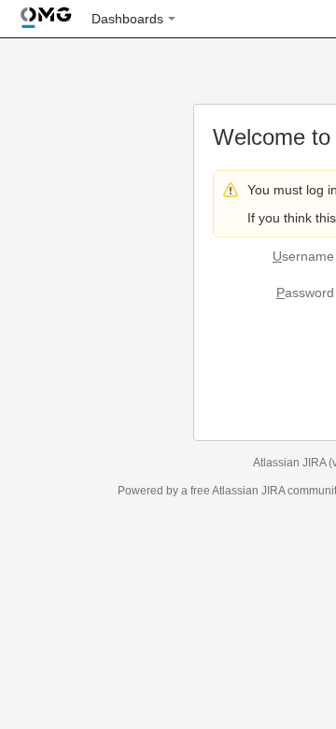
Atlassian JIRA (289, 462)
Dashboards (127, 18)
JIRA (273, 490)
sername (303, 256)
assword (305, 292)
